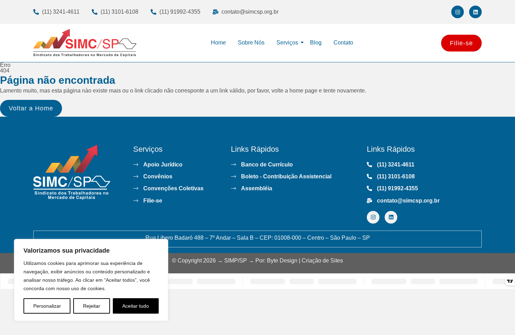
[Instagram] (457, 12)
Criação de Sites (322, 261)
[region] (91, 280)
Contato (343, 43)
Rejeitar (91, 306)
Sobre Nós (251, 43)
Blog (316, 43)
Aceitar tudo (135, 306)
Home (218, 43)
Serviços (287, 43)
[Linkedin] (475, 12)
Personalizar (47, 306)
